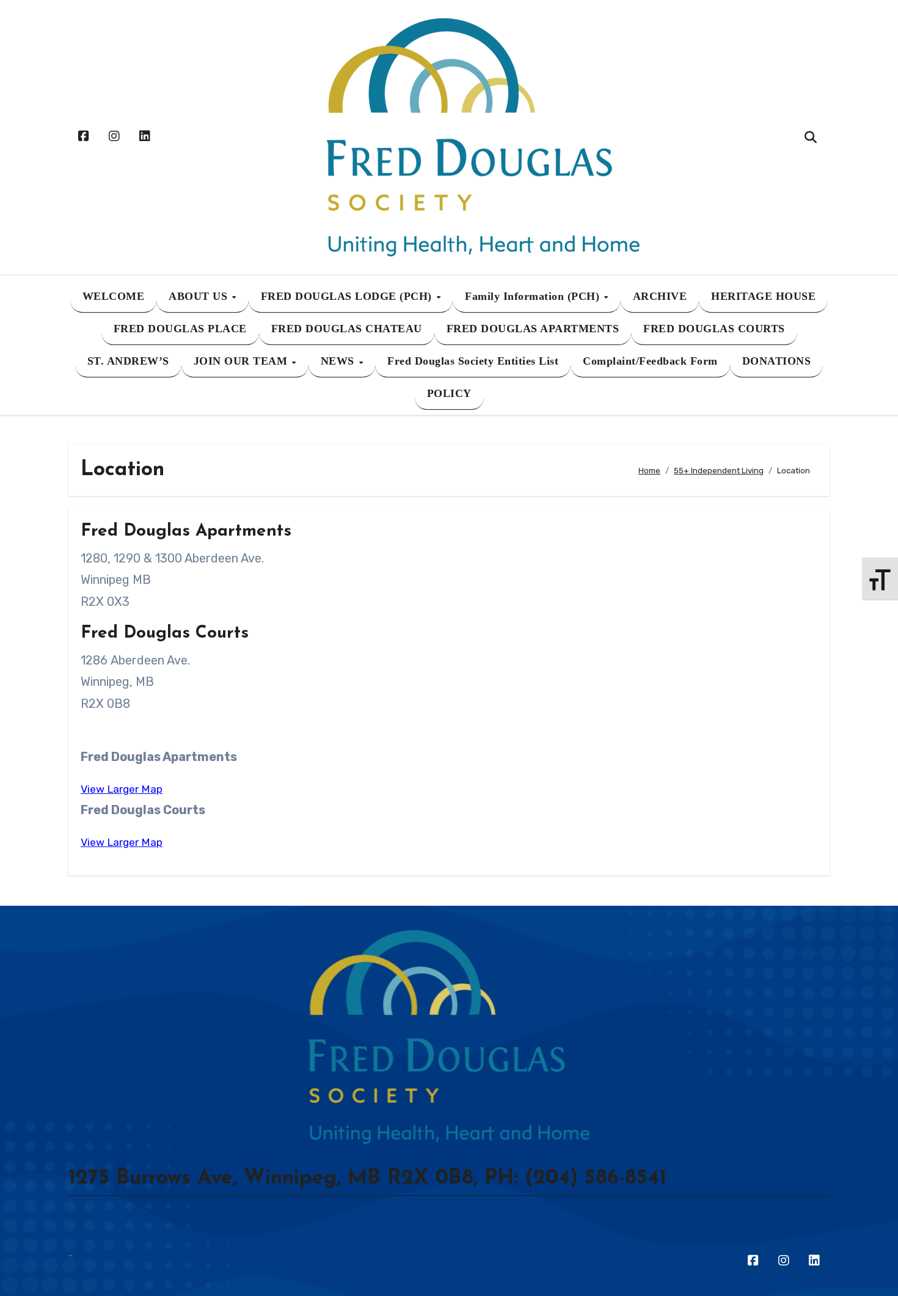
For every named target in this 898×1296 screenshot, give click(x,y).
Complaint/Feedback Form (650, 361)
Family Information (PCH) (534, 296)
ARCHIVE (660, 296)
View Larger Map (121, 789)
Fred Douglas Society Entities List (472, 361)
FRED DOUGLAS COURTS (714, 328)
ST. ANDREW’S (128, 361)
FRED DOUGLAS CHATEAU (346, 328)
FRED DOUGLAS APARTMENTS (533, 328)
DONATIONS (776, 361)
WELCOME (113, 296)
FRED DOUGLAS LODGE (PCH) (348, 296)
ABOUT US (200, 296)
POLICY (449, 393)
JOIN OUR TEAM (242, 361)
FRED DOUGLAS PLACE (180, 328)
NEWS (339, 361)
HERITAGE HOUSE (763, 296)
